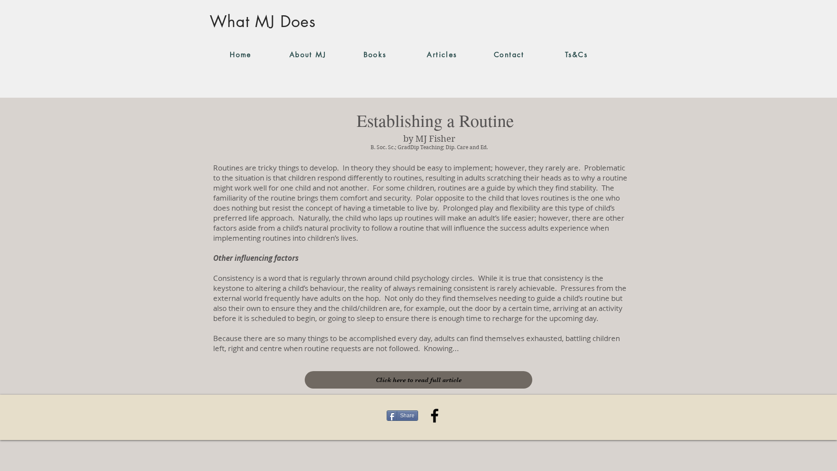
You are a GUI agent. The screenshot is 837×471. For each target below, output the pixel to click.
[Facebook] (434, 415)
